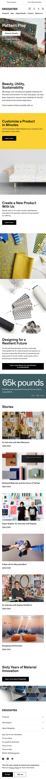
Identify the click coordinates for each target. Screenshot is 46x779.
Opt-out (20, 774)
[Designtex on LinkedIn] (8, 759)
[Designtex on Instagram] (3, 759)
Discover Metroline (12, 39)
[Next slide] (42, 395)
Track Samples (11, 2)
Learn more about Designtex (15, 679)
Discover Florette (11, 33)
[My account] (38, 9)
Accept (7, 774)
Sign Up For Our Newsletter (12, 735)
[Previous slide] (34, 395)
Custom (30, 13)
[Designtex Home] (10, 9)
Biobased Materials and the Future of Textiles (21, 483)
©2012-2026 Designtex (10, 753)
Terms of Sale (7, 749)
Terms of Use (7, 746)
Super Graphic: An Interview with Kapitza (19, 524)
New (12, 13)
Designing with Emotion (12, 646)
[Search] (34, 9)
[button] (43, 9)
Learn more (9, 138)
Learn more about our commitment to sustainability (23, 366)
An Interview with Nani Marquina (15, 442)
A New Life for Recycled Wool (14, 564)
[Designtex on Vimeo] (12, 759)
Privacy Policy (14, 768)
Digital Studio (21, 13)
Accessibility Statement (10, 742)
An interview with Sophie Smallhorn (17, 605)
